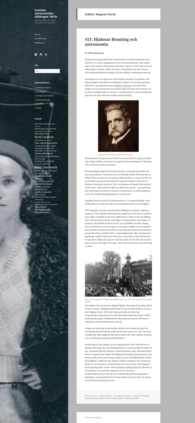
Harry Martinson (52, 156)
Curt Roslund (40, 146)
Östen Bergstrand (42, 212)
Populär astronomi (42, 187)
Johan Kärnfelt (105, 396)
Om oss (37, 34)
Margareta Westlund (49, 171)
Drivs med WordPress (93, 417)
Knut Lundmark (46, 167)
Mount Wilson (45, 173)
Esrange (51, 148)
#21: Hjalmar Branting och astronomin (111, 42)
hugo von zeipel (40, 159)
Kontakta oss (39, 43)
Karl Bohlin (46, 164)
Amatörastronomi (49, 124)
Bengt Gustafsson (39, 131)
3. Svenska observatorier (44, 96)
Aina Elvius (38, 124)
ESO (46, 148)
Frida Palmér (39, 151)
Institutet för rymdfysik (44, 161)
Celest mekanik (48, 140)
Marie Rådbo (38, 173)
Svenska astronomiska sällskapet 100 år (46, 13)
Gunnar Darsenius (50, 151)
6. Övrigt (38, 108)
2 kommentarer (133, 398)
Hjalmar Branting (91, 398)
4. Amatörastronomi (42, 100)
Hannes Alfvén (40, 156)
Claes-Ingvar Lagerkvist (46, 143)
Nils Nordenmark (43, 176)
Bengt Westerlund (42, 133)
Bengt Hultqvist (48, 131)
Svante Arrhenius (45, 202)
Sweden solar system (42, 204)
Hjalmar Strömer (123, 85)
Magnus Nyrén (118, 398)
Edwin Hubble (51, 146)
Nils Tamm (39, 179)
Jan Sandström (38, 164)
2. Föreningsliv (40, 92)
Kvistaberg (38, 171)
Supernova (37, 202)
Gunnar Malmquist (44, 153)
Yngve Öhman (40, 207)
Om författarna (41, 38)
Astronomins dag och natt (45, 129)
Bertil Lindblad (44, 137)
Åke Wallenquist (42, 209)
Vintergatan (53, 204)
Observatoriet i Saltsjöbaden (44, 181)
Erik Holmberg (40, 148)
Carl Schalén (39, 140)
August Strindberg (142, 396)
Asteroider (37, 126)
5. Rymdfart (39, 104)
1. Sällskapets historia (43, 87)
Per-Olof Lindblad (43, 184)
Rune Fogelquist (40, 195)
